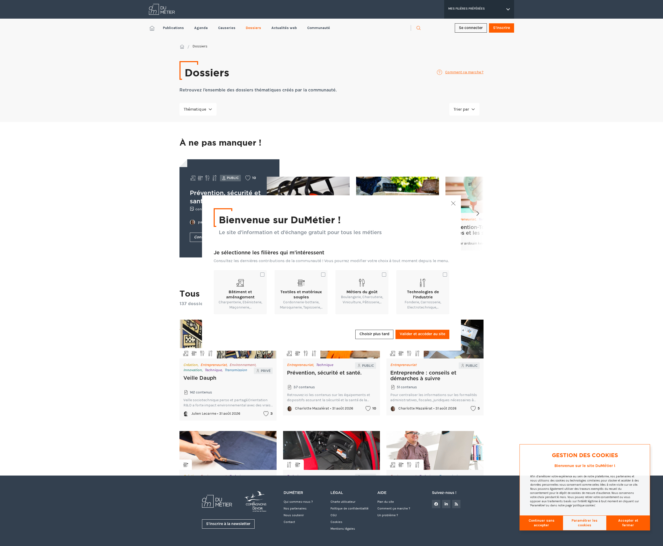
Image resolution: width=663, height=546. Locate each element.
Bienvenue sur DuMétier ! (280, 219)
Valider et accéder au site (422, 334)
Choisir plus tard (374, 334)
